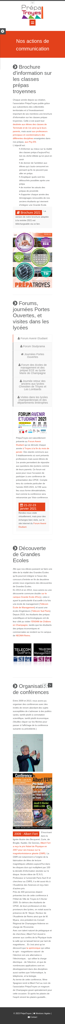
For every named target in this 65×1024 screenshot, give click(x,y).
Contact (33, 1017)
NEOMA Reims (23, 635)
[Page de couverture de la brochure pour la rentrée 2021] (32, 260)
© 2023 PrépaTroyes (22, 1013)
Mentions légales (42, 1013)
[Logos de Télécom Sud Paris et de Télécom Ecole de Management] (32, 656)
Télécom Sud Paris (41, 611)
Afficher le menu (32, 23)
